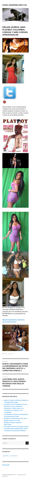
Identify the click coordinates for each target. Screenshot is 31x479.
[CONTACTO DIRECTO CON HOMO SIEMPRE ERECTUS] (15, 102)
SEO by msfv (5, 465)
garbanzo (6, 455)
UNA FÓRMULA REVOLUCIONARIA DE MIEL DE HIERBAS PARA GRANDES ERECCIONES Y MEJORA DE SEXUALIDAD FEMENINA (16, 428)
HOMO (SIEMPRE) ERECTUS (14, 5)
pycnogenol (13, 455)
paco (6, 353)
